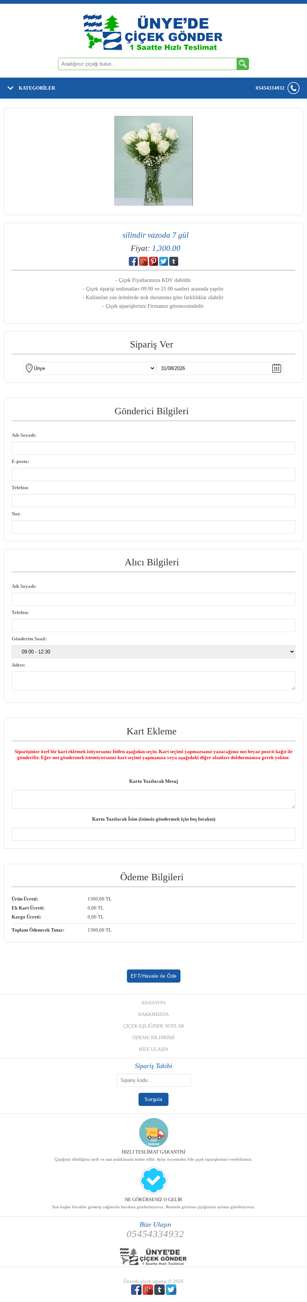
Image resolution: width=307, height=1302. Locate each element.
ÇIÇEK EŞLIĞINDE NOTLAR (153, 1026)
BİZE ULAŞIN (153, 1049)
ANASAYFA (153, 1002)
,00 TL (62, 899)
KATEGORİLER (37, 88)
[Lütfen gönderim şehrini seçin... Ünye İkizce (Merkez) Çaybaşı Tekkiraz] (153, 368)
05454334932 (270, 88)
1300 (93, 899)
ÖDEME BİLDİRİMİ (153, 1037)
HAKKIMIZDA (153, 1014)
